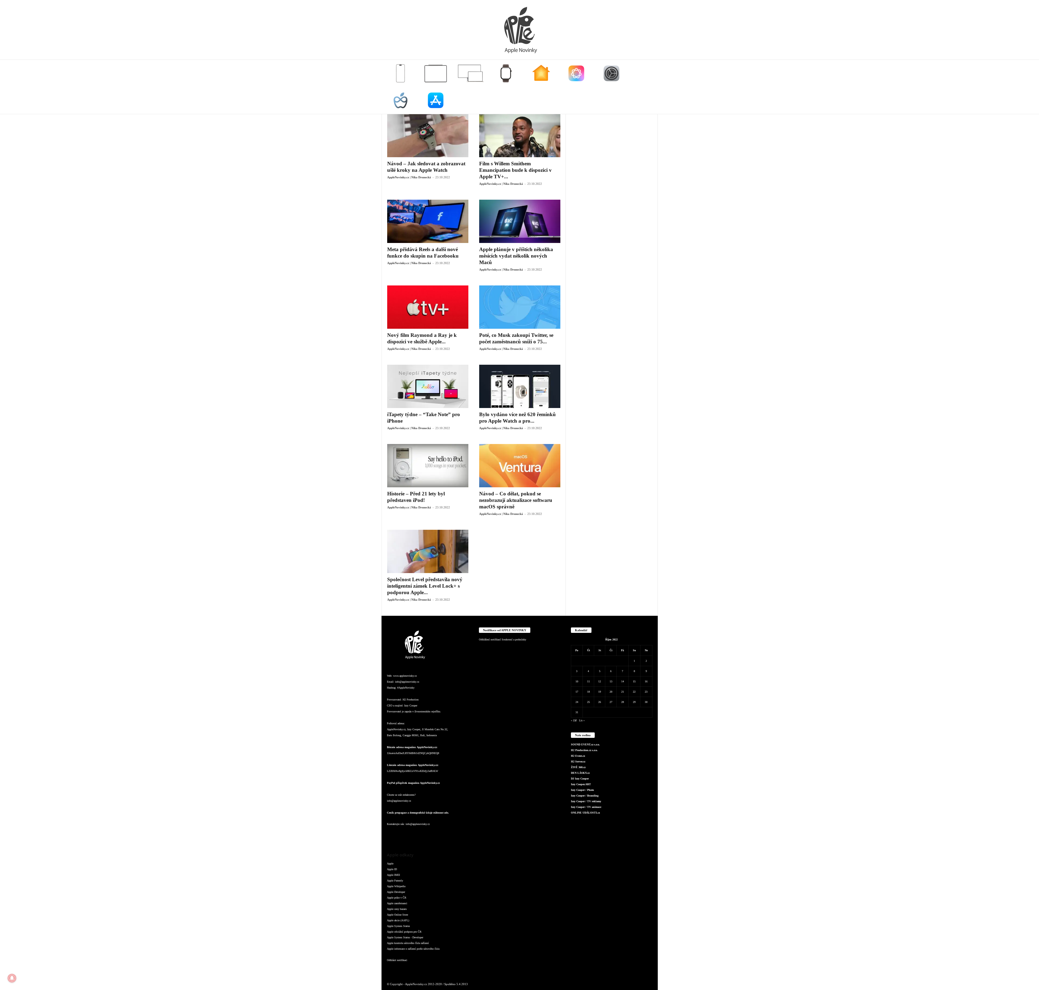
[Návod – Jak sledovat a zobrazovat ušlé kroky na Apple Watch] (427, 135)
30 (646, 701)
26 (599, 701)
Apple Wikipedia (396, 886)
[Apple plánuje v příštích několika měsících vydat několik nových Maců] (519, 221)
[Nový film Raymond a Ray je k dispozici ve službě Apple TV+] (427, 307)
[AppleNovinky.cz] (519, 30)
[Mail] (424, 834)
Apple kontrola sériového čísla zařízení (408, 943)
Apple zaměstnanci (397, 903)
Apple (390, 863)
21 (622, 691)
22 (634, 691)
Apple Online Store (397, 914)
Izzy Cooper (410, 705)
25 (588, 701)
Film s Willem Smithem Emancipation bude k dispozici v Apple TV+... (515, 170)
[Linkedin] (414, 834)
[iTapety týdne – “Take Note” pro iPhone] (427, 386)
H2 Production (411, 699)
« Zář (574, 720)
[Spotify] (435, 834)
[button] (650, 87)
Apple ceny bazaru (397, 908)
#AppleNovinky (406, 687)
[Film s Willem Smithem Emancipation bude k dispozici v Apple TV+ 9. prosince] (519, 135)
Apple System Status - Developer (405, 937)
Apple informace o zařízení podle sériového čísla (413, 948)
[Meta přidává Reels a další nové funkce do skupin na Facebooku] (427, 221)
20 (611, 691)
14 (622, 681)
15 (634, 681)
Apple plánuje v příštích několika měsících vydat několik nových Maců (516, 255)
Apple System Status (398, 926)
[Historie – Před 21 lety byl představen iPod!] (427, 465)
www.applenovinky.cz (405, 675)
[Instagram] (403, 834)
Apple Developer (396, 891)
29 (634, 701)
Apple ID (392, 869)
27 (611, 701)
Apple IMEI (393, 874)
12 (599, 681)
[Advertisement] (611, 195)
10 (577, 681)
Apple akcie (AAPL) (398, 920)
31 (577, 712)
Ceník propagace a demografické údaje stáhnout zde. (418, 812)
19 (599, 691)
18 (588, 691)
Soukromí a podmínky (514, 639)
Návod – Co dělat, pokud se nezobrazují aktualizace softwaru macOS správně (515, 500)
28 (622, 701)
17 (577, 691)
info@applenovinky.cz (407, 681)
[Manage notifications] (12, 978)
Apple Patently (395, 880)
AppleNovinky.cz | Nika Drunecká (409, 177)
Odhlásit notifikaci (397, 960)
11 (588, 681)
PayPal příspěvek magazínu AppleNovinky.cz (413, 782)
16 (646, 681)
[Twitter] (446, 834)
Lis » (582, 720)
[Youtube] (457, 834)
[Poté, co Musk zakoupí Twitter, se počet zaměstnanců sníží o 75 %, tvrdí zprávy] (519, 307)
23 (646, 691)
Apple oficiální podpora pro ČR (404, 931)
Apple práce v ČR (396, 897)
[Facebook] (392, 834)
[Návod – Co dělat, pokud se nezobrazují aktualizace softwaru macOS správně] (519, 465)
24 (577, 701)
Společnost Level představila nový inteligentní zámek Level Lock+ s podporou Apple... (424, 586)
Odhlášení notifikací (490, 639)
